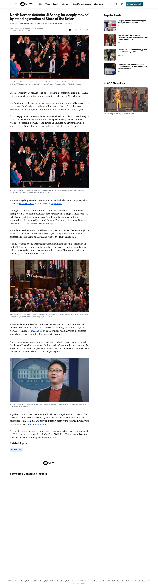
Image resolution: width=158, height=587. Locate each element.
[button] (15, 4)
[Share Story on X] (75, 29)
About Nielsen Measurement (93, 581)
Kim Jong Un (36, 330)
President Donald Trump (22, 109)
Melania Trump (26, 203)
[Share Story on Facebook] (70, 29)
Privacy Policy (25, 581)
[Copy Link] (87, 29)
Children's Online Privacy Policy (60, 581)
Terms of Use (107, 581)
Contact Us (145, 581)
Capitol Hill (56, 203)
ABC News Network (14, 581)
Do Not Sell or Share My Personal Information (126, 581)
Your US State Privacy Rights (40, 581)
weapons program (37, 423)
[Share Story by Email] (81, 29)
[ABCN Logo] (26, 4)
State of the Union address (52, 109)
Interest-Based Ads (77, 581)
